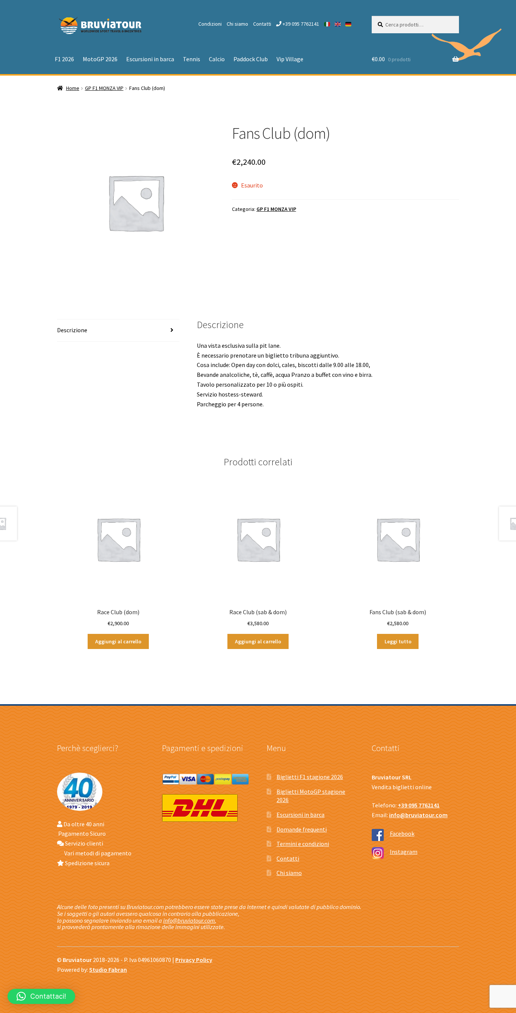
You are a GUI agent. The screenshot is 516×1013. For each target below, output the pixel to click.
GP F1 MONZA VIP (104, 88)
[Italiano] (327, 24)
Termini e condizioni (303, 843)
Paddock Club (250, 59)
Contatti (262, 23)
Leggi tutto (398, 641)
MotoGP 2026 (100, 59)
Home (72, 88)
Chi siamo (237, 23)
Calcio (217, 59)
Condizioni (210, 23)
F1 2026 (64, 59)
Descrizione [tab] (72, 330)
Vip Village (290, 59)
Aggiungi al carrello (118, 641)
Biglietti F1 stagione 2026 (310, 777)
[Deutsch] (348, 24)
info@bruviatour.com (189, 920)
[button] (41, 996)
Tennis (191, 59)
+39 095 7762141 (300, 23)
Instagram (403, 851)
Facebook (402, 833)
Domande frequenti (302, 829)
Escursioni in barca (150, 59)
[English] (338, 24)
